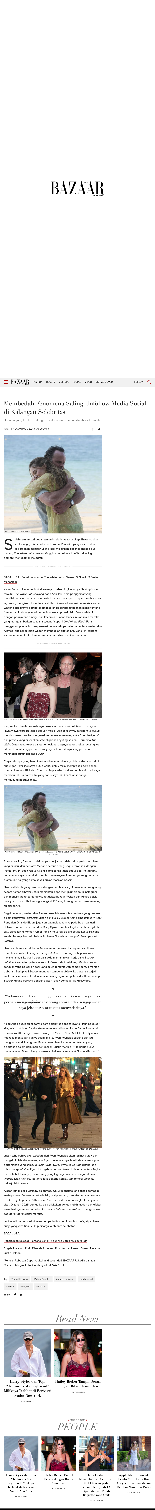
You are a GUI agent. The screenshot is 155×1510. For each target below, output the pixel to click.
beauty (50, 381)
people (77, 381)
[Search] (149, 382)
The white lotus (20, 1279)
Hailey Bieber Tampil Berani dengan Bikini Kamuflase (78, 1384)
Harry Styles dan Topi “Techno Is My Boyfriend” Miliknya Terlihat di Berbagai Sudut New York (27, 1389)
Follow (138, 381)
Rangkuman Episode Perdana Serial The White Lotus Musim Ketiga (45, 1241)
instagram (25, 1286)
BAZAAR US (20, 429)
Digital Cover (104, 381)
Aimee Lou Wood (65, 1279)
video (88, 381)
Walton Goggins (42, 1279)
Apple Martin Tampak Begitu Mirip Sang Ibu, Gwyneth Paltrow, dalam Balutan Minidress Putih (134, 1481)
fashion (38, 381)
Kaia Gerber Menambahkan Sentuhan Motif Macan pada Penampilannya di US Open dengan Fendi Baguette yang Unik (96, 1485)
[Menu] (6, 382)
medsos (10, 1286)
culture (64, 381)
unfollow (40, 1286)
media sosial (86, 1279)
